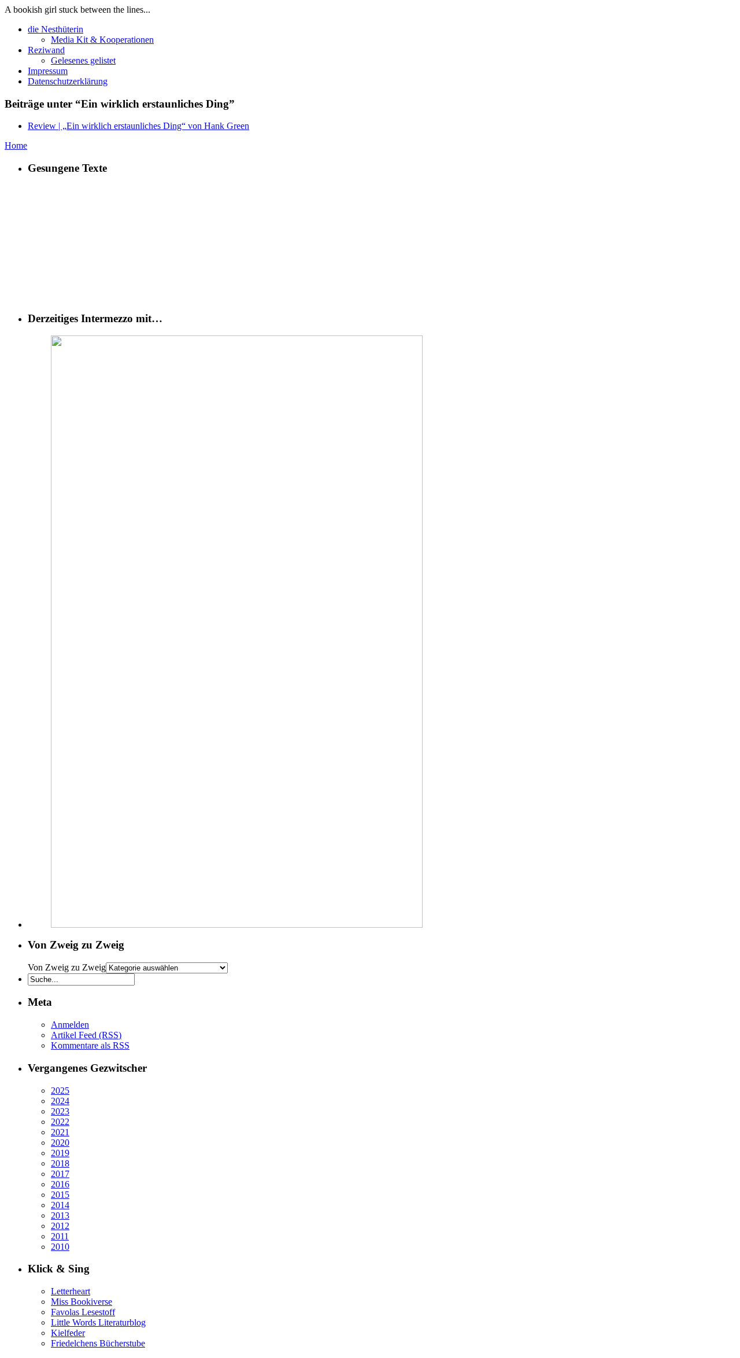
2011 (60, 1236)
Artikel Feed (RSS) (86, 1035)
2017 (60, 1174)
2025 (60, 1090)
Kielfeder (68, 1333)
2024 (60, 1101)
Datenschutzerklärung (68, 81)
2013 (60, 1215)
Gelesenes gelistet (83, 60)
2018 (60, 1163)
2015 (60, 1195)
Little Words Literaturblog (98, 1322)
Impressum (48, 71)
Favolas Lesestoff (83, 1312)
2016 (60, 1184)
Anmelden (70, 1024)
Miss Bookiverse (81, 1302)
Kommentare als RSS (90, 1045)
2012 (60, 1226)
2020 (60, 1142)
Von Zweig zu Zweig (67, 967)
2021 (60, 1132)
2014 (60, 1205)
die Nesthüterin (55, 29)
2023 (60, 1111)
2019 (60, 1153)
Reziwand (46, 50)
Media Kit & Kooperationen (102, 40)
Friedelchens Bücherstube (98, 1343)
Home (16, 145)
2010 (60, 1247)
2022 (60, 1122)
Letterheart (70, 1291)
